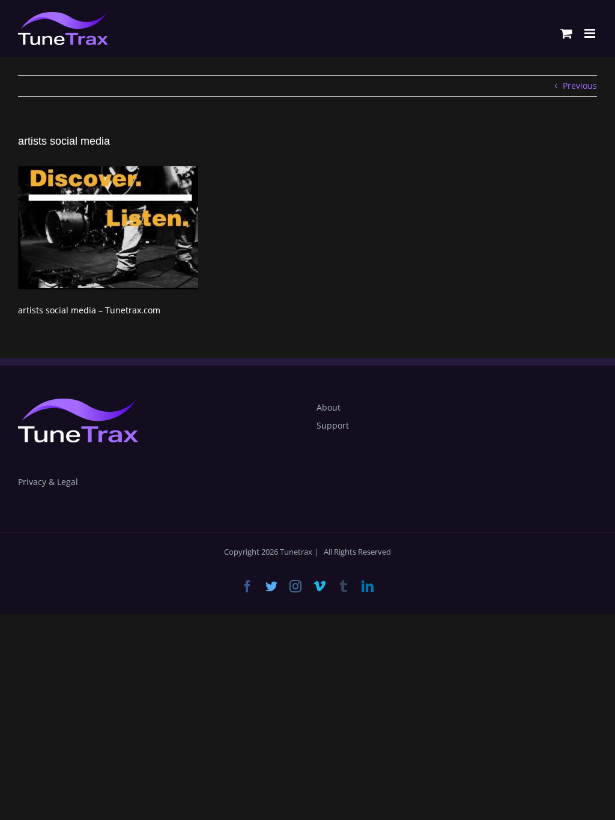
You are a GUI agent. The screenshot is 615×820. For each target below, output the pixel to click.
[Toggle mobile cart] (566, 33)
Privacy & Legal (48, 481)
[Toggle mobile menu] (590, 33)
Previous (580, 85)
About (329, 407)
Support (333, 425)
